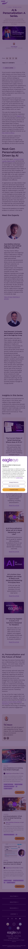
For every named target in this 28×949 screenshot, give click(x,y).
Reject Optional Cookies (13, 486)
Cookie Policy (19, 477)
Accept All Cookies (14, 489)
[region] (14, 474)
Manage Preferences (13, 482)
